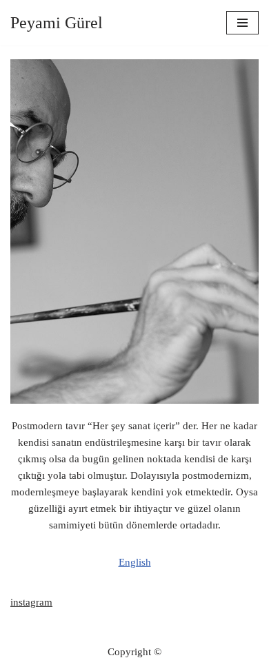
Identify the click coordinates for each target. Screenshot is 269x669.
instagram (31, 602)
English (135, 562)
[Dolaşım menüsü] (242, 22)
